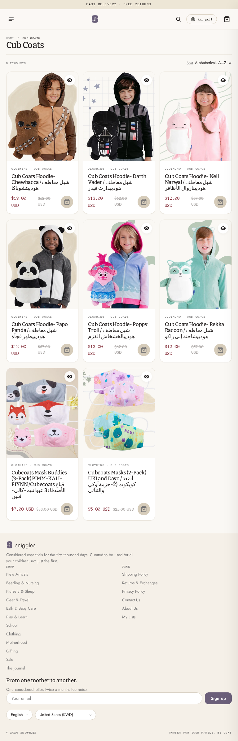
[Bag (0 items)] (227, 19)
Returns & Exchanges (139, 583)
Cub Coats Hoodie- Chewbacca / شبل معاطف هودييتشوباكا (40, 182)
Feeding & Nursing (22, 583)
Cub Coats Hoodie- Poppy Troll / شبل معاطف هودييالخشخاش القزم (117, 330)
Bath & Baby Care (21, 608)
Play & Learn (17, 617)
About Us (130, 608)
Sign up (218, 698)
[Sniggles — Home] (95, 19)
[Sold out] (67, 202)
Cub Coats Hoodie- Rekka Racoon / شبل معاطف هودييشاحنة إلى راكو (194, 330)
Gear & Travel (17, 600)
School (12, 625)
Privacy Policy (133, 591)
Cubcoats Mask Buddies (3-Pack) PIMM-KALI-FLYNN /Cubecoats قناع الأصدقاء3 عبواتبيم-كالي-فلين (39, 484)
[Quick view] (69, 80)
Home (10, 38)
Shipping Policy (135, 574)
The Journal (15, 668)
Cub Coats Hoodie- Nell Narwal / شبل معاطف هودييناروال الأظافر (192, 182)
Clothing (13, 634)
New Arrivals (17, 574)
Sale (9, 659)
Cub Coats (43, 168)
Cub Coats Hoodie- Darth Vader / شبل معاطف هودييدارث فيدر (117, 182)
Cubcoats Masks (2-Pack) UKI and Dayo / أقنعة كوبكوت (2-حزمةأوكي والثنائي (117, 481)
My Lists (128, 617)
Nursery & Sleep (20, 591)
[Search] (178, 19)
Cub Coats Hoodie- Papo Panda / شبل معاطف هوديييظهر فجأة (39, 330)
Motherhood (16, 642)
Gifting (12, 651)
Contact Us (131, 600)
